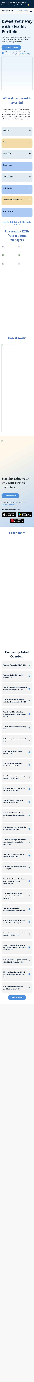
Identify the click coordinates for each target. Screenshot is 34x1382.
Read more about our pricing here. (15, 326)
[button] (17, 131)
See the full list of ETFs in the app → (17, 223)
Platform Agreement (8, 504)
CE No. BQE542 (24, 54)
